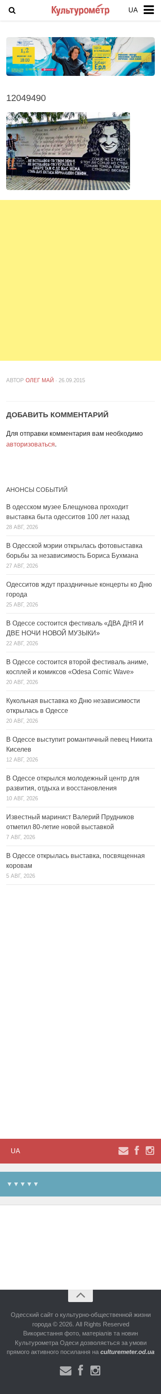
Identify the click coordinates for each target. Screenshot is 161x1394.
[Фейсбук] (137, 1151)
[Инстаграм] (150, 1151)
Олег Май (40, 380)
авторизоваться (30, 444)
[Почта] (123, 1151)
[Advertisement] (80, 280)
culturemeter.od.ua (127, 1351)
